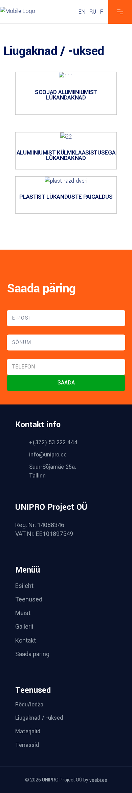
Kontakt (25, 640)
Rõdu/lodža (29, 704)
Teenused (28, 599)
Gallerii (24, 626)
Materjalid (27, 731)
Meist (22, 612)
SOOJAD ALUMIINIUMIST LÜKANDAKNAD (66, 95)
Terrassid (27, 745)
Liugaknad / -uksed (39, 718)
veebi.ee (98, 780)
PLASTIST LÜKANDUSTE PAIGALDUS (65, 196)
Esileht (24, 585)
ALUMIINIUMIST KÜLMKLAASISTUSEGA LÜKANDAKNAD (66, 155)
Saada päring (32, 653)
